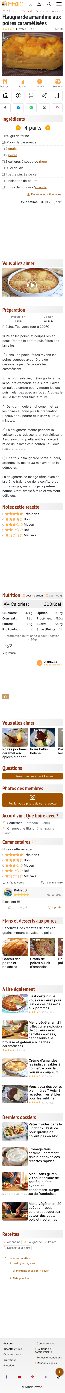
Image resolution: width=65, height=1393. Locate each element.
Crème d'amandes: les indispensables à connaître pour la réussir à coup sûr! (44, 1066)
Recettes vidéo (13, 1348)
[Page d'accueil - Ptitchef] (4, 11)
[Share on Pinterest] (57, 107)
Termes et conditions (49, 1357)
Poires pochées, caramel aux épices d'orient (15, 753)
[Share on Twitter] (44, 107)
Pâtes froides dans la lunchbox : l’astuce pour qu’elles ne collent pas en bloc (45, 1130)
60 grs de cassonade (20, 142)
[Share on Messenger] (18, 107)
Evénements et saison (25, 1270)
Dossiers (9, 1365)
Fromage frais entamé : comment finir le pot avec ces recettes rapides (44, 1155)
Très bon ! (31, 514)
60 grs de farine (17, 136)
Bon (26, 519)
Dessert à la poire (18, 1247)
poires (12, 155)
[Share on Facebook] (5, 107)
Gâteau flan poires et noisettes (11, 963)
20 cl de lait (14, 168)
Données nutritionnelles (45, 194)
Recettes (9, 1343)
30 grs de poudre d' (26, 187)
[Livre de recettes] (30, 3)
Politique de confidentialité (43, 1350)
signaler (57, 907)
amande (41, 187)
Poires (52, 1242)
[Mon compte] (39, 3)
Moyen (28, 524)
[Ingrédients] (5, 696)
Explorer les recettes (17, 1258)
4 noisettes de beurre (21, 181)
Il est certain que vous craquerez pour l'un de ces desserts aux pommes (45, 1002)
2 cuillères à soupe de (26, 161)
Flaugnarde (34, 1242)
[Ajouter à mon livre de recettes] (57, 96)
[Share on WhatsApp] (31, 107)
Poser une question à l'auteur (34, 776)
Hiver (45, 1270)
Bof (26, 530)
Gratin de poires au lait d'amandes (40, 963)
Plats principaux (22, 1278)
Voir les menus (13, 1354)
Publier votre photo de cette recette (32, 803)
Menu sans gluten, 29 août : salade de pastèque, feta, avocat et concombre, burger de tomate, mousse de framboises (30, 1184)
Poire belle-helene (39, 751)
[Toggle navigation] (59, 4)
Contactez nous (46, 1343)
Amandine (14, 1242)
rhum (43, 161)
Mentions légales (47, 1363)
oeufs (12, 149)
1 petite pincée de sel (21, 174)
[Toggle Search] (48, 3)
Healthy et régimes (23, 1263)
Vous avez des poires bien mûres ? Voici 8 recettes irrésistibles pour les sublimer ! (45, 1092)
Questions (10, 1360)
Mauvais (29, 535)
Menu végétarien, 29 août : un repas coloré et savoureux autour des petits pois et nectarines (45, 1211)
